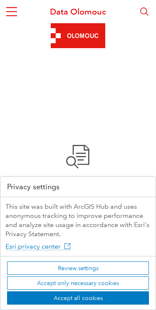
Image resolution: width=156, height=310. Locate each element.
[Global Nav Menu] (11, 11)
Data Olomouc (78, 12)
